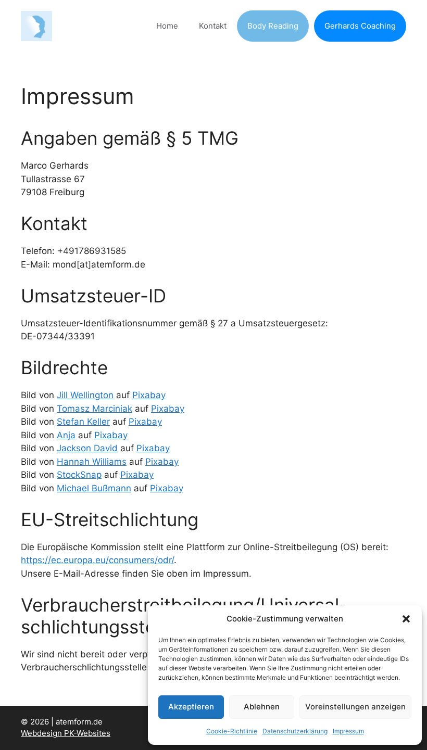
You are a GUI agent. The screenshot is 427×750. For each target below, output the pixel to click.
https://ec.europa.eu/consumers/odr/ (97, 560)
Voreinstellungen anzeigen (355, 706)
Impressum (348, 731)
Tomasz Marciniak (94, 408)
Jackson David (87, 448)
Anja (66, 435)
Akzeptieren (191, 706)
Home (167, 26)
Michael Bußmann (94, 488)
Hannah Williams (92, 461)
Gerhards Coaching (360, 26)
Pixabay (149, 395)
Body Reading (272, 26)
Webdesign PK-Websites (65, 733)
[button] (406, 619)
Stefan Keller (83, 421)
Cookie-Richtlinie (231, 731)
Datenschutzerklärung (295, 731)
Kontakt (213, 26)
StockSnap (79, 474)
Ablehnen (262, 706)
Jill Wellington (85, 395)
